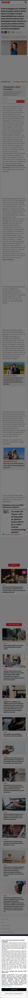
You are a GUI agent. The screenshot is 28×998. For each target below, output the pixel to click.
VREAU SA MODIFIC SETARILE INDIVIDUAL (14, 993)
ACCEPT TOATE (14, 989)
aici (19, 961)
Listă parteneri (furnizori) (6, 986)
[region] (14, 967)
